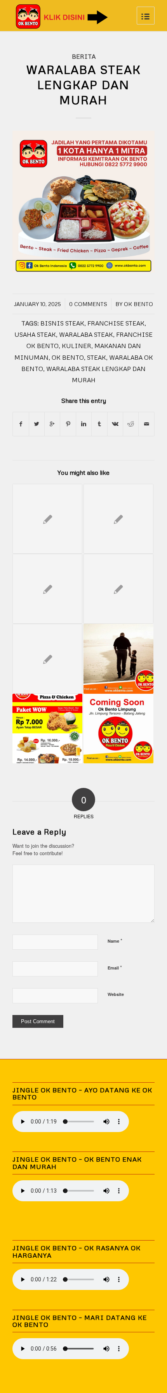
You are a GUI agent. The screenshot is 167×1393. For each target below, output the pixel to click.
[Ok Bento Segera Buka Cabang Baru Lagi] (47, 519)
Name (115, 940)
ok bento (68, 357)
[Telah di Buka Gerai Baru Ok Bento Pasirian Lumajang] (47, 729)
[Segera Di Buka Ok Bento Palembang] (118, 589)
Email (115, 967)
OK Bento (138, 304)
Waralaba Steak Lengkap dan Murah (83, 84)
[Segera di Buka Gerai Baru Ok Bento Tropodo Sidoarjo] (118, 519)
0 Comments (88, 304)
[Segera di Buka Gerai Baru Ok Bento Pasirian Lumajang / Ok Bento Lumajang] (47, 589)
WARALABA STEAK (86, 334)
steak (96, 357)
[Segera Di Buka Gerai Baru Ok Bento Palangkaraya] (47, 659)
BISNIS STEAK (62, 323)
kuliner (76, 345)
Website (116, 994)
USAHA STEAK (35, 334)
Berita (84, 56)
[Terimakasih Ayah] (118, 659)
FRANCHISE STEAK (115, 323)
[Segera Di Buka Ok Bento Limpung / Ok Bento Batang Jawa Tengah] (118, 729)
